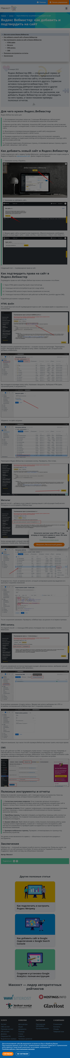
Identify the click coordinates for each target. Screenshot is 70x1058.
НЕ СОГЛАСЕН (22, 1054)
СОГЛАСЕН (7, 1054)
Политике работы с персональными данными (18, 1049)
